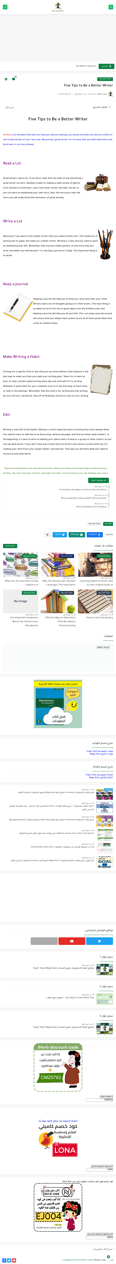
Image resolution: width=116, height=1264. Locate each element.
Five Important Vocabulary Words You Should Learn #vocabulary (24, 622)
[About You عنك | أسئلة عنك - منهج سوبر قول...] (104, 999)
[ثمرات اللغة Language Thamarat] (58, 7)
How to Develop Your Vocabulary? (91, 507)
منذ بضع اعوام (99, 486)
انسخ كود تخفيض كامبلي (102, 1166)
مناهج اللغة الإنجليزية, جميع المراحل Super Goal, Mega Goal (63, 968)
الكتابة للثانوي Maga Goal (101, 778)
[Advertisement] (58, 38)
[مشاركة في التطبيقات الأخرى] (47, 534)
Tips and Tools (105, 79)
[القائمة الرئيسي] (111, 7)
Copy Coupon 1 (106, 1097)
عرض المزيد (10, 546)
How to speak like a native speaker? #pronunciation (84, 498)
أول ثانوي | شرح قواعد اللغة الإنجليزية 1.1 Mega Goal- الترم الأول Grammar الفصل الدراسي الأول (52, 861)
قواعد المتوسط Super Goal (100, 751)
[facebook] (4, 1260)
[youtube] (71, 941)
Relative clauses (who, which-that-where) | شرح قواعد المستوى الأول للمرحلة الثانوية (56, 833)
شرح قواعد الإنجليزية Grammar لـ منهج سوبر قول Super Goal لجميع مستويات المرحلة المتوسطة (51, 820)
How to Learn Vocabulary (99, 618)
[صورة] (104, 794)
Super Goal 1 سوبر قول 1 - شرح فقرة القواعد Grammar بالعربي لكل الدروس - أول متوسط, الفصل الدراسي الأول (51, 808)
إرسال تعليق (103, 647)
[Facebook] (44, 941)
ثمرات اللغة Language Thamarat (77, 1260)
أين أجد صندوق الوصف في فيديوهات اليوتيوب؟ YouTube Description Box (62, 847)
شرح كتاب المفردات (102, 1249)
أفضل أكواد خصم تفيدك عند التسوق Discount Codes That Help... (64, 69)
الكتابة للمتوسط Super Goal (99, 775)
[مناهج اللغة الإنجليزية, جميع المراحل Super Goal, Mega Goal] (104, 969)
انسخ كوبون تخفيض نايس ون (100, 1234)
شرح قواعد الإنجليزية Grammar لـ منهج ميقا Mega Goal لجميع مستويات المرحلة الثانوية (56, 793)
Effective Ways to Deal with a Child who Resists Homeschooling (60, 622)
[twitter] (99, 941)
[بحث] (5, 7)
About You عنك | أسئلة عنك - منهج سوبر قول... (69, 998)
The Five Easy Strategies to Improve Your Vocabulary (83, 490)
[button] (95, 534)
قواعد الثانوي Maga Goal (101, 754)
